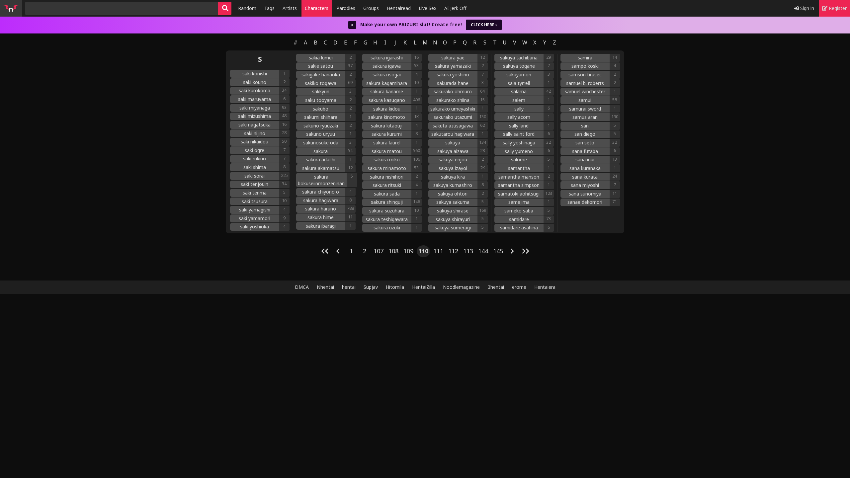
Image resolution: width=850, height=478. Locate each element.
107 (378, 251)
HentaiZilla (423, 287)
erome (519, 287)
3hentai (496, 287)
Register (837, 8)
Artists (290, 8)
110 (423, 251)
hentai (349, 287)
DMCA (302, 287)
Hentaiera (544, 287)
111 (438, 251)
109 (408, 251)
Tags (269, 8)
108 (393, 251)
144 (483, 251)
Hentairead (399, 8)
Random (247, 8)
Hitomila (395, 287)
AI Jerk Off (455, 8)
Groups (371, 8)
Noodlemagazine (461, 287)
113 (468, 251)
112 (453, 251)
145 (498, 251)
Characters (316, 8)
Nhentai (325, 287)
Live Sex (427, 8)
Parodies (345, 8)
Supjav (371, 287)
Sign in (806, 8)
